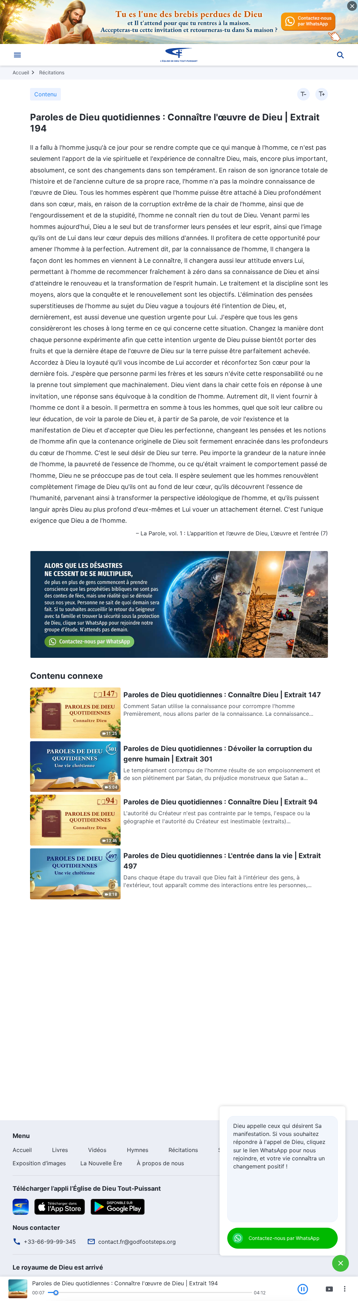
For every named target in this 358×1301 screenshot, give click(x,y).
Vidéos (97, 1149)
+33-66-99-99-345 (50, 1241)
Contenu (45, 94)
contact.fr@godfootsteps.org (137, 1241)
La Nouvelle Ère (101, 1163)
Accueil (21, 72)
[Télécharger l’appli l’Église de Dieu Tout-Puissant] (21, 1206)
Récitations (51, 72)
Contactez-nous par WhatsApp (284, 1238)
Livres (60, 1149)
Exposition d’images (39, 1163)
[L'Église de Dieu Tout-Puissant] (179, 55)
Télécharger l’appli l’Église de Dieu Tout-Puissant (87, 1188)
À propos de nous (160, 1163)
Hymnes (137, 1149)
